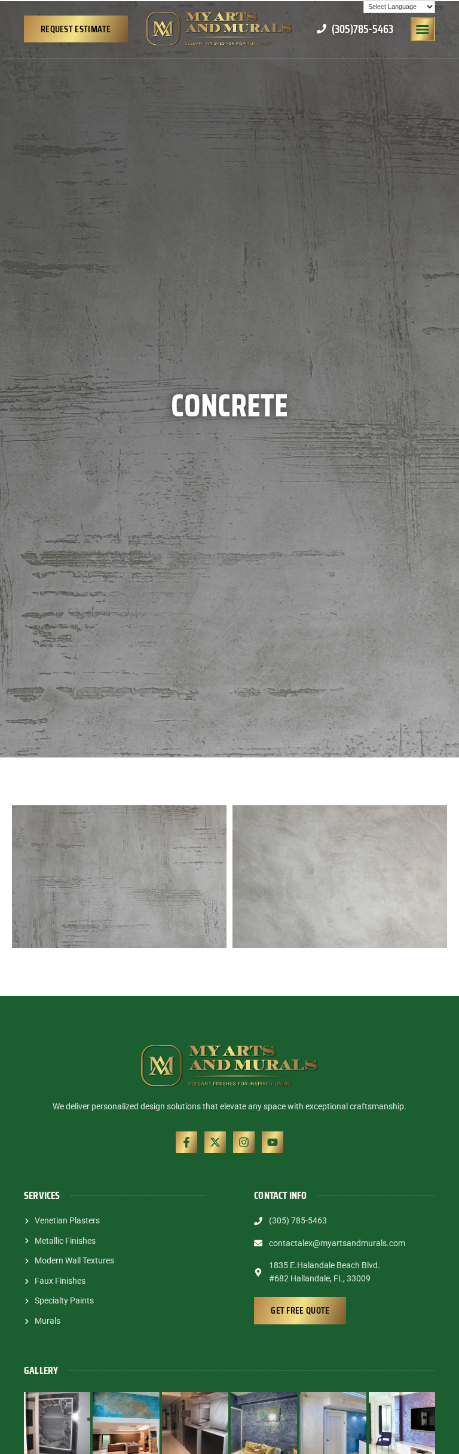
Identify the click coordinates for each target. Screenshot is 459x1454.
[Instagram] (244, 1142)
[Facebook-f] (186, 1142)
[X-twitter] (215, 1142)
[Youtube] (272, 1142)
